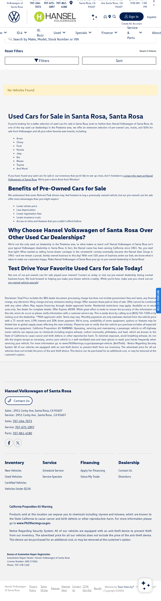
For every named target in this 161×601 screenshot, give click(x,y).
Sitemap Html (65, 588)
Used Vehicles (13, 476)
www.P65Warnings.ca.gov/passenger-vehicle (87, 343)
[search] (114, 16)
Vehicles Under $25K (18, 488)
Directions (124, 476)
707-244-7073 (22, 421)
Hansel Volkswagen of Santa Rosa (15, 588)
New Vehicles (13, 470)
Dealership (128, 462)
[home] (106, 16)
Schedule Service (53, 470)
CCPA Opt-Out (87, 588)
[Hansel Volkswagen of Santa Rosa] (41, 16)
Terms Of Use (44, 588)
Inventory (14, 462)
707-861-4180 (22, 433)
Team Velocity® (126, 586)
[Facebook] (9, 443)
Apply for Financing (92, 470)
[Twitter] (154, 5)
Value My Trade (90, 476)
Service (50, 462)
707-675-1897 (24, 427)
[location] (71, 3)
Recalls (97, 588)
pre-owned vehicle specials (23, 282)
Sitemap (55, 588)
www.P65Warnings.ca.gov (33, 523)
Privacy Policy (33, 588)
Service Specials (52, 476)
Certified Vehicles (15, 482)
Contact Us (21, 401)
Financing (89, 462)
